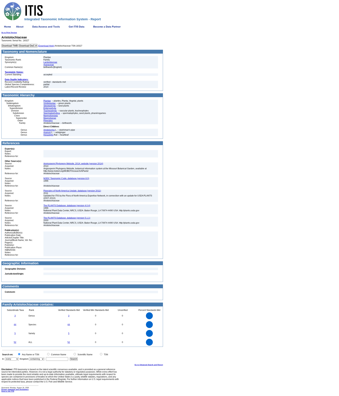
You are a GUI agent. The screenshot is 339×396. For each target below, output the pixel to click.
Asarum (47, 132)
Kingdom (24, 359)
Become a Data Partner (107, 26)
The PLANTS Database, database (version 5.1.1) (66, 218)
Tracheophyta (50, 110)
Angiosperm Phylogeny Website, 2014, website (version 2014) (73, 163)
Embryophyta (49, 108)
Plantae (47, 101)
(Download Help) (46, 46)
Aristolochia (49, 130)
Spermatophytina (51, 113)
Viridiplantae (49, 103)
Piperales (48, 120)
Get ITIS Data (76, 26)
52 (15, 342)
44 (15, 324)
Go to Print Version (9, 32)
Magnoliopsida (50, 115)
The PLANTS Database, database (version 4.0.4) (66, 205)
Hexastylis (48, 135)
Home (7, 26)
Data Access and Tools (46, 26)
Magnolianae (49, 118)
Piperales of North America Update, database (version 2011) (72, 191)
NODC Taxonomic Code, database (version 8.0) (66, 178)
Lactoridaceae (50, 62)
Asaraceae (48, 64)
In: (3, 359)
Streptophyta (49, 106)
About (19, 26)
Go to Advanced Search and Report (149, 365)
